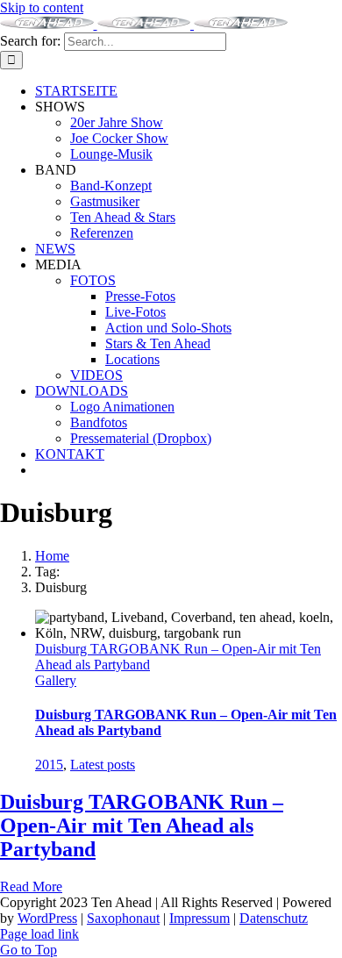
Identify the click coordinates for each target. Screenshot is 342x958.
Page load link (39, 933)
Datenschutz (273, 918)
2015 (49, 764)
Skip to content (41, 7)
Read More (31, 886)
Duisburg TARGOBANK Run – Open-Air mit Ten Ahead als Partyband (141, 825)
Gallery (55, 680)
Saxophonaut (123, 918)
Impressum (199, 918)
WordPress (47, 918)
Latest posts (102, 764)
